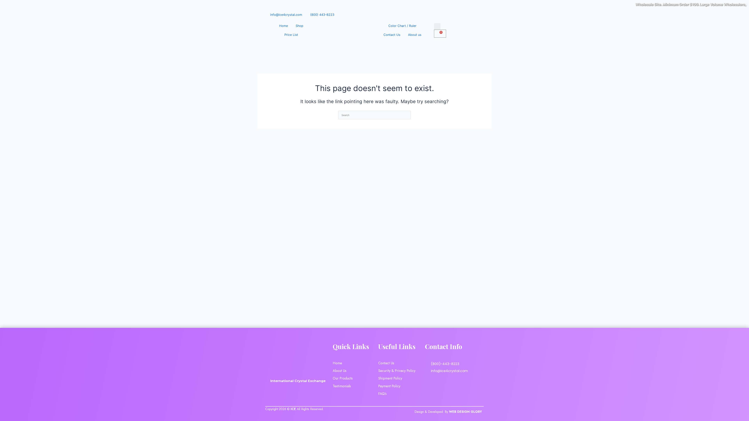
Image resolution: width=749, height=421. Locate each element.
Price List (291, 35)
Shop (299, 26)
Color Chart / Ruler (402, 26)
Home (283, 26)
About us (414, 35)
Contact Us (391, 35)
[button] (437, 26)
